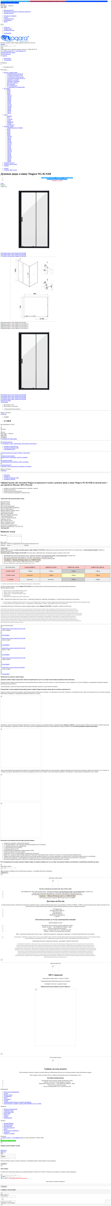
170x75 (9, 113)
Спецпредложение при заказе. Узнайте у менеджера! (15, 452)
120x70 (9, 152)
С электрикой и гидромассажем (16, 87)
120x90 (9, 109)
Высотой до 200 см (12, 82)
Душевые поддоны (9, 162)
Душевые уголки (8, 126)
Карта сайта (7, 1113)
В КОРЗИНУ (6, 635)
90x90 (8, 94)
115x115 (9, 104)
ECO (8, 117)
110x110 (9, 144)
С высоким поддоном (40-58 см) (16, 78)
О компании (7, 1099)
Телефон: (3, 1156)
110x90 (9, 103)
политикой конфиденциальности (18, 1178)
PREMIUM (10, 122)
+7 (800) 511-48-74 (7, 51)
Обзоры (6, 1100)
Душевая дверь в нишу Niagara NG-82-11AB (13, 648)
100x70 (9, 97)
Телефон (3, 1176)
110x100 (9, 142)
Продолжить (4, 548)
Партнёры (7, 1132)
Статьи (6, 1116)
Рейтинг (3, 545)
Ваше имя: (3, 535)
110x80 (9, 101)
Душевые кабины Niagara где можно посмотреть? (17, 1102)
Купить (4, 437)
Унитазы (6, 165)
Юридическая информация (11, 1092)
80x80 (8, 90)
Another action (8, 28)
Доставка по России (9, 479)
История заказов (8, 1124)
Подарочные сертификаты (11, 1130)
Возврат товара (8, 1095)
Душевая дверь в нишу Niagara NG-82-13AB (13, 628)
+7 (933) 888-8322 (24, 1140)
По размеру (7, 88)
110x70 (9, 145)
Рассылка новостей (9, 1127)
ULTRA (9, 123)
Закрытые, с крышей (13, 79)
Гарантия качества (7, 442)
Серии (5, 114)
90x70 (8, 91)
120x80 (9, 107)
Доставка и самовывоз (10, 15)
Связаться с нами (8, 1110)
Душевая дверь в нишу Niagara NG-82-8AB (13, 667)
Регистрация (7, 58)
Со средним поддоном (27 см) (15, 77)
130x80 (9, 160)
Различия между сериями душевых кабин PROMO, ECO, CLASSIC (22, 1103)
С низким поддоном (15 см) (15, 75)
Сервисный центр (9, 18)
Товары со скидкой (9, 1133)
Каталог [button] (3, 44)
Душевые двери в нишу (10, 164)
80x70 (8, 129)
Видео (5, 21)
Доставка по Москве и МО (11, 477)
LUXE (9, 120)
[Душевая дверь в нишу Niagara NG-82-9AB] (33, 251)
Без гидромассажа (12, 85)
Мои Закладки (8, 1126)
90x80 (8, 93)
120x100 (9, 149)
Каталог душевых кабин (10, 72)
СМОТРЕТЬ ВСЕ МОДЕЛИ (15, 74)
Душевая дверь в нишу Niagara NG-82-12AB (13, 657)
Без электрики (11, 84)
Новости (6, 1115)
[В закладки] (3, 185)
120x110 (9, 151)
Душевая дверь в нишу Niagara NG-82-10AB (13, 638)
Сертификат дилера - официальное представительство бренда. (19, 443)
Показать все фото (6, 400)
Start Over (3, 1151)
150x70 (9, 112)
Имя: (2, 1153)
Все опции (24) (4, 528)
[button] (2, 24)
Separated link (7, 33)
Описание (7, 475)
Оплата (6, 17)
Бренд (5, 1129)
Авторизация (7, 60)
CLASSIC (10, 119)
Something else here (9, 30)
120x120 (9, 106)
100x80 (9, 98)
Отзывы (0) (7, 476)
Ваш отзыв (4, 542)
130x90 (9, 110)
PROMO (9, 116)
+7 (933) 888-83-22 (19, 51)
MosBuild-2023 (8, 1117)
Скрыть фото (4, 402)
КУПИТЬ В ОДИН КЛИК (9, 439)
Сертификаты (8, 20)
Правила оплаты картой (10, 1109)
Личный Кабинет (9, 1123)
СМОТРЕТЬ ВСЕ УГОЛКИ (15, 128)
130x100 (9, 157)
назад (2, 183)
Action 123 (7, 27)
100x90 (9, 100)
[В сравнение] (1, 185)
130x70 (9, 158)
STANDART (10, 125)
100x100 (9, 95)
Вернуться (3, 1150)
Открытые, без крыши (13, 81)
